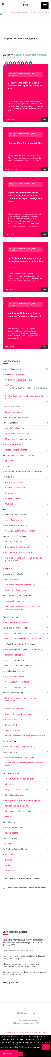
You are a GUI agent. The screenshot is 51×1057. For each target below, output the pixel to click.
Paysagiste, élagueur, (14, 795)
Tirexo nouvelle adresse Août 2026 (18, 950)
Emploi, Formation (10, 617)
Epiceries (9, 460)
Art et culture (8, 477)
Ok (46, 1047)
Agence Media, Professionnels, (18, 433)
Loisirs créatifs (11, 833)
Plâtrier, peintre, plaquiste (16, 806)
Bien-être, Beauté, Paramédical (16, 536)
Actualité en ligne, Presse (16, 428)
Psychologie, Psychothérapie (17, 547)
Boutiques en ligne (13, 827)
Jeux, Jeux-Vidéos (10, 741)
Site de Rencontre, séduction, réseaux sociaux (25, 735)
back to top (28, 1013)
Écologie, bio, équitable (13, 574)
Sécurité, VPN (11, 725)
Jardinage (9, 865)
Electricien (9, 784)
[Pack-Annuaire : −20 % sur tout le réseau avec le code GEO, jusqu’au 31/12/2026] (25, 21)
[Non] (20, 1054)
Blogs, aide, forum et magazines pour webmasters (21, 699)
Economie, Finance (11, 579)
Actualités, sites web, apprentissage (20, 584)
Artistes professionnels (15, 482)
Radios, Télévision (13, 444)
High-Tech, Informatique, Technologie (19, 644)
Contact (18, 1020)
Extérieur (26, 386)
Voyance (8, 568)
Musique (9, 504)
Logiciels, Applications (14, 655)
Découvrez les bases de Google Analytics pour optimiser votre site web (25, 86)
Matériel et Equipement (15, 687)
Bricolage (9, 860)
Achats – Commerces (12, 369)
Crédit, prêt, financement (16, 590)
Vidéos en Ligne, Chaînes (16, 450)
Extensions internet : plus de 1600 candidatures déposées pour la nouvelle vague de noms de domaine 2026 (24, 942)
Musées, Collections (13, 498)
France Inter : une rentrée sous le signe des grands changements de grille (25, 957)
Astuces (6, 509)
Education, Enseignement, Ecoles (17, 595)
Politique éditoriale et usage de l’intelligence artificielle (25, 1032)
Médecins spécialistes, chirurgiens (20, 757)
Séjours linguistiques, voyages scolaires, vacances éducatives (22, 607)
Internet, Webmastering (13, 692)
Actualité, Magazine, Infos (16, 525)
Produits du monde (13, 412)
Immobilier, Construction (13, 671)
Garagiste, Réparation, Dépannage (20, 531)
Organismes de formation (16, 622)
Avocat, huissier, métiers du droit (19, 779)
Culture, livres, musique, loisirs (18, 380)
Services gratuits (12, 730)
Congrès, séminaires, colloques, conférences (24, 633)
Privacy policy (9, 1054)
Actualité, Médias (10, 423)
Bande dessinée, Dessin (15, 487)
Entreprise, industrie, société (15, 628)
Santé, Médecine (10, 752)
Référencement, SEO (14, 719)
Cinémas (9, 493)
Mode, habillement (13, 406)
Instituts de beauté (13, 541)
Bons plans (10, 854)
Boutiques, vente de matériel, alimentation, (24, 471)
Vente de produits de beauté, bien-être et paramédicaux (23, 559)
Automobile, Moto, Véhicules (15, 514)
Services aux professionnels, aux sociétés (23, 638)
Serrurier (9, 816)
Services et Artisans (11, 773)
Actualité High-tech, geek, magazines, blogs (24, 649)
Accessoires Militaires (14, 374)
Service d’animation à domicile (18, 665)
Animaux (6, 466)
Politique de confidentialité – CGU (26, 1023)
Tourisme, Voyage (10, 838)
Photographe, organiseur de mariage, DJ (22, 800)
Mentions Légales (30, 1020)
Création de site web (14, 708)
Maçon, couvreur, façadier (16, 789)
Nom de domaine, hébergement (19, 714)
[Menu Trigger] (45, 5)
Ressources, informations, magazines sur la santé (24, 764)
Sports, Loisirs (9, 822)
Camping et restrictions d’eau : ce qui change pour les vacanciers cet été (25, 973)
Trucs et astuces (12, 870)
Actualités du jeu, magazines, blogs (20, 746)
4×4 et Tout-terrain (13, 520)
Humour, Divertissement (13, 660)
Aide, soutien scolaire (14, 601)
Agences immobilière (14, 676)
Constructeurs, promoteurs (17, 682)
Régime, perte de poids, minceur (19, 552)
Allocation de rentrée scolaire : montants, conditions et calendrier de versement (21, 965)
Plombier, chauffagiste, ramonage (20, 811)
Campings (9, 843)
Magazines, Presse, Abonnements (20, 439)
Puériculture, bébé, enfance (17, 417)
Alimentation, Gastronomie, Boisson (18, 455)
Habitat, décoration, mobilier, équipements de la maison (26, 397)
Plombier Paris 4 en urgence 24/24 (25, 143)
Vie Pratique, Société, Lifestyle (16, 849)
